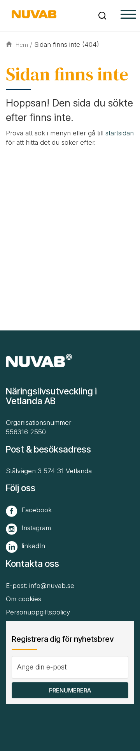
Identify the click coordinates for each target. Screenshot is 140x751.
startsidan (119, 133)
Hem (22, 44)
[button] (102, 16)
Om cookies (23, 599)
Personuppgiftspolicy (38, 612)
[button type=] (128, 15)
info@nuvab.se (51, 585)
